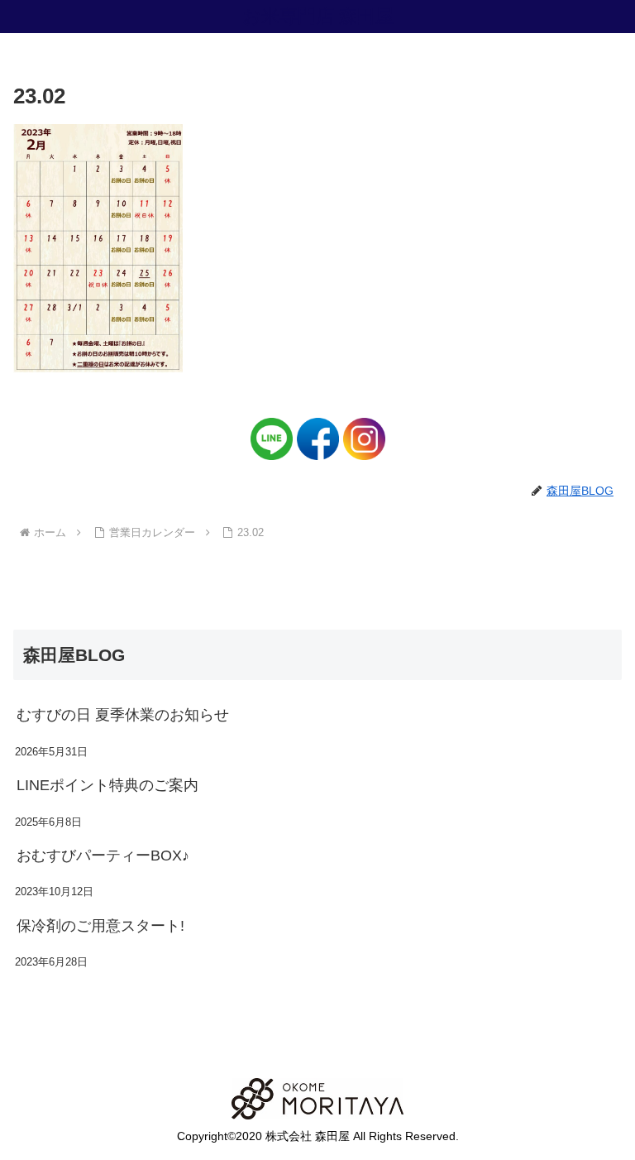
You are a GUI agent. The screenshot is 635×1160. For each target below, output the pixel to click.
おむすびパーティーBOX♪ (103, 855)
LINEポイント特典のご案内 (107, 785)
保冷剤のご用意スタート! (100, 926)
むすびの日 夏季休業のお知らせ (123, 715)
